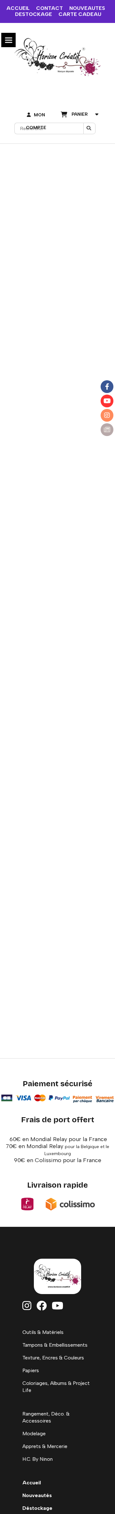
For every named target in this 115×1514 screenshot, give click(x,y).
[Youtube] (107, 401)
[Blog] (107, 429)
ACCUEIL (18, 8)
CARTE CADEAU (79, 14)
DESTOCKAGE (33, 14)
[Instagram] (107, 415)
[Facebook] (107, 386)
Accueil (31, 1483)
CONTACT (49, 8)
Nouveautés (37, 1495)
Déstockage (37, 1508)
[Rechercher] (89, 128)
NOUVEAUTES (87, 8)
